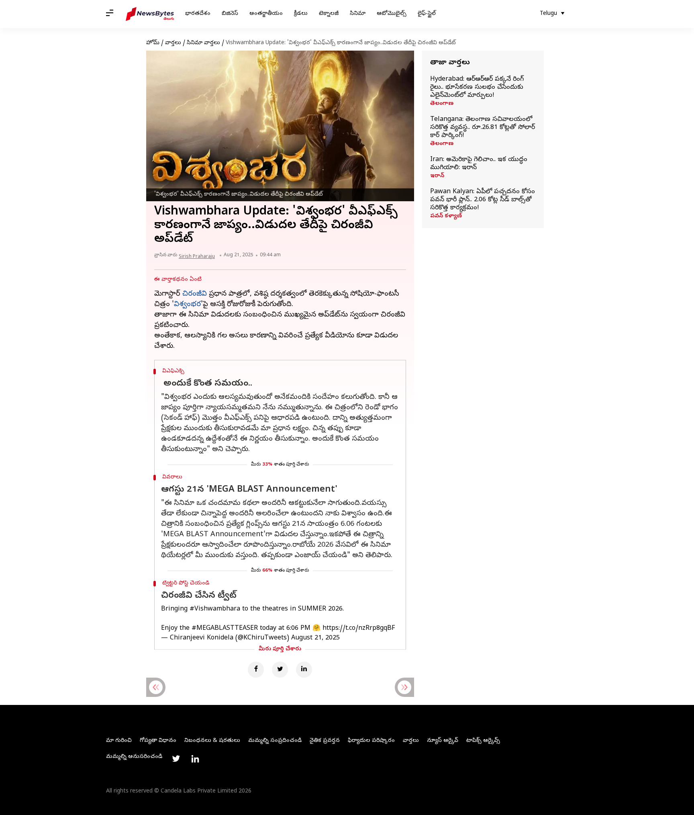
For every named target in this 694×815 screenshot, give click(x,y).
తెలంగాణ (441, 104)
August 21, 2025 (315, 638)
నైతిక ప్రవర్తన (325, 741)
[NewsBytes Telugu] (150, 14)
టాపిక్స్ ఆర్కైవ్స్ (483, 741)
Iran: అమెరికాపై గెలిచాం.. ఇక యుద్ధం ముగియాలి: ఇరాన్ (478, 164)
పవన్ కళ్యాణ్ (446, 216)
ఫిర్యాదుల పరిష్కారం (371, 741)
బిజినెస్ (230, 14)
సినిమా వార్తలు (203, 43)
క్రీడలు (301, 14)
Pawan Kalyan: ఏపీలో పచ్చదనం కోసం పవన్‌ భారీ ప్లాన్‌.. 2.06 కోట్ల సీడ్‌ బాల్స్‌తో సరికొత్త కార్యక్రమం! (482, 200)
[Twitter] (280, 670)
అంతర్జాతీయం (266, 14)
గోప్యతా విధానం (158, 741)
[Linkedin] (304, 670)
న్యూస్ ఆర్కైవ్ (442, 741)
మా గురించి (119, 741)
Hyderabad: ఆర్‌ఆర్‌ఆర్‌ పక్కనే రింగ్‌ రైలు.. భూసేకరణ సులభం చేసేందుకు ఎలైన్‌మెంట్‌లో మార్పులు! (477, 88)
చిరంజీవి (194, 294)
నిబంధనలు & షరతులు (212, 741)
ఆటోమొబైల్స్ (391, 14)
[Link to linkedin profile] (195, 758)
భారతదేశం (197, 14)
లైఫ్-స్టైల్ (427, 14)
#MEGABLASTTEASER (225, 628)
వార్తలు (173, 43)
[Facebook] (256, 670)
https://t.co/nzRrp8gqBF (359, 628)
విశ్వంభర (187, 305)
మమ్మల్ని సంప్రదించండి (275, 741)
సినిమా (357, 14)
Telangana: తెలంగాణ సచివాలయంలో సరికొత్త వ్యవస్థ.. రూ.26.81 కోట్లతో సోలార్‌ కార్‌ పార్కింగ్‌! (482, 128)
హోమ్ (152, 43)
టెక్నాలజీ (329, 14)
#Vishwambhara (215, 609)
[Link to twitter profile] (176, 758)
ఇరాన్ (437, 176)
